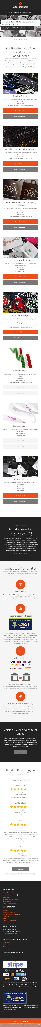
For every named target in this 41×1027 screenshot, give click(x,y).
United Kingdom (7, 949)
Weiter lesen (20, 752)
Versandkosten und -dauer (10, 899)
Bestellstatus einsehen (9, 895)
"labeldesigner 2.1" (25, 67)
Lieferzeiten (6, 897)
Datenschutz (6, 916)
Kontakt (5, 910)
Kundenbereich (7, 893)
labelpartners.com (8, 956)
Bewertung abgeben (9, 912)
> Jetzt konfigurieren (26, 28)
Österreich (6, 944)
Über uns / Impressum (9, 920)
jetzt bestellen (20, 495)
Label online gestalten (9, 903)
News (4, 918)
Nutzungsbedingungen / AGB (11, 914)
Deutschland (6, 942)
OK (39, 1025)
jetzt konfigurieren (20, 110)
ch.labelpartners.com (11, 933)
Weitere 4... (20, 869)
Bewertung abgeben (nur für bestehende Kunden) (20, 873)
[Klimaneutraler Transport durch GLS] (20, 997)
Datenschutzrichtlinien (29, 1025)
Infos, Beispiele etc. (20, 116)
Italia (4, 947)
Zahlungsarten (7, 901)
